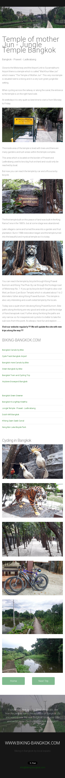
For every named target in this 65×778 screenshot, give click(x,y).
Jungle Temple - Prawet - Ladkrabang (19, 408)
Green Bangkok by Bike (12, 369)
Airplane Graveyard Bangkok (15, 381)
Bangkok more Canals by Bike (15, 362)
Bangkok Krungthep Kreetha (14, 402)
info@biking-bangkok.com (32, 767)
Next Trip (43, 680)
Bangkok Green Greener (12, 395)
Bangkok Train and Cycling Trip (16, 375)
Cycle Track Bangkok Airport (14, 356)
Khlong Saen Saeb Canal (13, 421)
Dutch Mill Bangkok (10, 414)
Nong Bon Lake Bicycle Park (14, 427)
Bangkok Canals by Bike (13, 350)
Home (13, 680)
